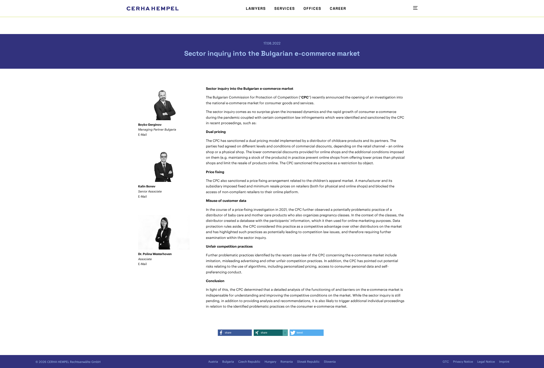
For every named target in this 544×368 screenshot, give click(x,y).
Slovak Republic (308, 362)
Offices (312, 8)
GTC (446, 362)
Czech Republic (249, 362)
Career (338, 8)
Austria (213, 362)
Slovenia (330, 362)
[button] (235, 332)
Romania (286, 362)
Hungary (270, 362)
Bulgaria (228, 362)
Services (284, 8)
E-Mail (142, 135)
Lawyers (256, 8)
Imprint (504, 362)
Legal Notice (486, 362)
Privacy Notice (463, 362)
